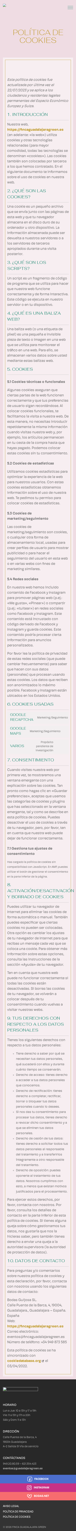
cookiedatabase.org (24, 1361)
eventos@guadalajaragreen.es (23, 1468)
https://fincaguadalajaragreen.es (35, 130)
